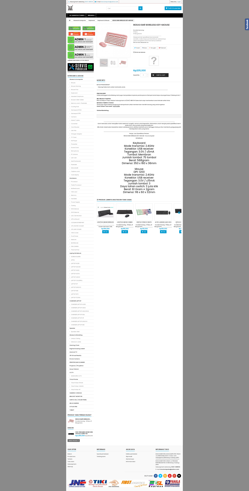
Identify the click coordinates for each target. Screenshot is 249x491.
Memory (73, 195)
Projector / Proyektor (77, 366)
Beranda (91, 15)
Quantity (136, 75)
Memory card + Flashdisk (79, 103)
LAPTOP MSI (74, 291)
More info (101, 80)
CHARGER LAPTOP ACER (78, 304)
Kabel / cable (75, 120)
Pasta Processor (76, 185)
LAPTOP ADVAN (75, 267)
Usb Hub (73, 130)
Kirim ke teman (140, 52)
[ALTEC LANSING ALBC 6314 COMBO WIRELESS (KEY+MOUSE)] (163, 212)
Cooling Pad (75, 107)
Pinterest (163, 48)
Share (145, 48)
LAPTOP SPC (75, 294)
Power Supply (75, 202)
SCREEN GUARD (76, 257)
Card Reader (75, 127)
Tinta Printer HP (75, 389)
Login (179, 2)
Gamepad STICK (76, 110)
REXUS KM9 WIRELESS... (83, 419)
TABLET (72, 410)
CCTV (71, 372)
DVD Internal (75, 209)
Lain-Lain (74, 158)
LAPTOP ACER (75, 263)
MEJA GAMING (74, 403)
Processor (74, 182)
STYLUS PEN (73, 407)
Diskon (71, 428)
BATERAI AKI (74, 243)
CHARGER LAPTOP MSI (77, 325)
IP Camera (74, 154)
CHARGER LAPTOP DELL (78, 314)
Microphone (75, 151)
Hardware (73, 178)
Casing (73, 205)
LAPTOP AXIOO (75, 277)
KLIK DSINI (116, 106)
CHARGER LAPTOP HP (77, 318)
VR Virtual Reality (75, 355)
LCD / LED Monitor (76, 216)
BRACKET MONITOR (76, 396)
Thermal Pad (75, 250)
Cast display (75, 175)
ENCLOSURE (74, 168)
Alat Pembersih (76, 161)
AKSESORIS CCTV (76, 376)
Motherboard (75, 188)
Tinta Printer (74, 379)
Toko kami (71, 461)
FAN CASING (74, 246)
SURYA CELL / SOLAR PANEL (78, 400)
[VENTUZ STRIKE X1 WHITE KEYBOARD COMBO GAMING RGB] (144, 212)
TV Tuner (74, 137)
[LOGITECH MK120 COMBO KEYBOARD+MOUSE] (124, 212)
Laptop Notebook (75, 253)
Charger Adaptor (76, 134)
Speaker (72, 328)
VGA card (74, 192)
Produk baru (71, 456)
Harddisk (74, 199)
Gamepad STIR (76, 113)
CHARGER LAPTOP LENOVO (79, 321)
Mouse (73, 83)
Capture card (75, 171)
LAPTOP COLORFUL (76, 280)
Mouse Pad (74, 89)
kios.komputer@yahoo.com (169, 469)
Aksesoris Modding (76, 335)
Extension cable (76, 342)
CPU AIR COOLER (76, 229)
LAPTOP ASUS (75, 270)
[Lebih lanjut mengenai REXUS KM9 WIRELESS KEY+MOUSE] (71, 421)
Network (73, 239)
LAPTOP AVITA (75, 274)
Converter (74, 124)
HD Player (74, 141)
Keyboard (74, 93)
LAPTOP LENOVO (76, 287)
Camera (73, 117)
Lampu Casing (75, 338)
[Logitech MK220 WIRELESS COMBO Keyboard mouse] (105, 212)
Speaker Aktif (75, 332)
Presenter (74, 144)
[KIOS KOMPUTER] (86, 8)
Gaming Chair (74, 345)
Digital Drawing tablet (77, 349)
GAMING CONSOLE (76, 393)
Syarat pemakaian (103, 454)
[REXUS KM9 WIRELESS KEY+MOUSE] (104, 62)
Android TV (73, 352)
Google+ (153, 48)
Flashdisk (74, 164)
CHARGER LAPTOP (75, 301)
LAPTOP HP (74, 284)
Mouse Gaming (76, 86)
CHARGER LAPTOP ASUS (78, 308)
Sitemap (70, 467)
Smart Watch (74, 369)
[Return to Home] (69, 20)
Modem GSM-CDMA (77, 100)
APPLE (73, 260)
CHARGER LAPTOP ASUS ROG (80, 311)
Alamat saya (130, 459)
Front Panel (74, 236)
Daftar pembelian (131, 454)
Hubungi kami (72, 464)
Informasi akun (130, 461)
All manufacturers (76, 15)
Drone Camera (75, 359)
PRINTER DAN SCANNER (77, 362)
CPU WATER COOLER (77, 226)
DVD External (75, 212)
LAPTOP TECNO (75, 297)
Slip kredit (129, 456)
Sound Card (75, 147)
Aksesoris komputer (76, 79)
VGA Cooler (74, 233)
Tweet (137, 48)
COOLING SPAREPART (77, 222)
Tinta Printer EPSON (77, 383)
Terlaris (70, 459)
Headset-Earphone (77, 96)
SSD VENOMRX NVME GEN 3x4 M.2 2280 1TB (84, 433)
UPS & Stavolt (75, 219)
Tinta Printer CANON (77, 386)
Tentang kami (101, 456)
